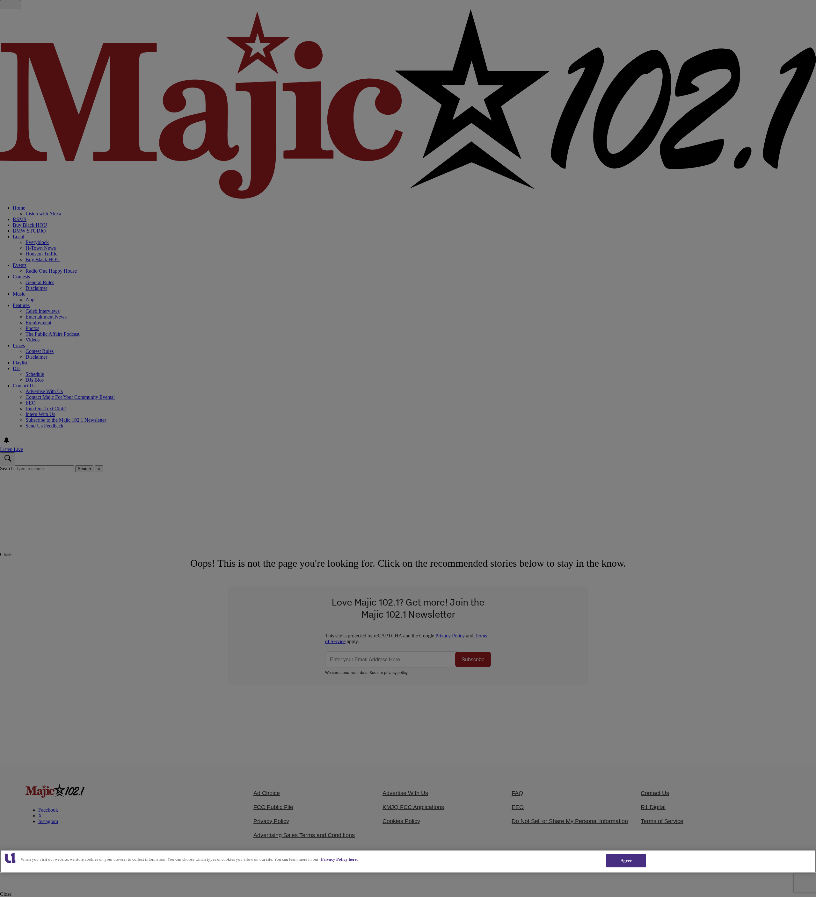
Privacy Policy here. (339, 859)
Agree (626, 860)
